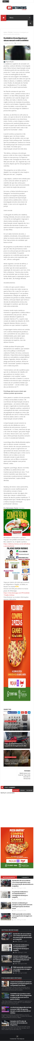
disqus (22, 790)
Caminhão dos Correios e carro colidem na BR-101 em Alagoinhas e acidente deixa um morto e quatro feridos (21, 996)
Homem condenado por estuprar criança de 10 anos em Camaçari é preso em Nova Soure (22, 905)
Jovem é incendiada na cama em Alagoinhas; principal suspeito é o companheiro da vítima (21, 983)
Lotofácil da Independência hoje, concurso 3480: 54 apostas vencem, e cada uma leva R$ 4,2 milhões (20, 1010)
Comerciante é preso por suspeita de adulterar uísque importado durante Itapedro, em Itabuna (17, 762)
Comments (25, 877)
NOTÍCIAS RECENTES (9, 877)
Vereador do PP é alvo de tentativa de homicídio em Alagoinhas (18, 1023)
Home (5, 32)
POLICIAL (10, 32)
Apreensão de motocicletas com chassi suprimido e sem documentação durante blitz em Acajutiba (22, 883)
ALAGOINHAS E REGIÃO (10, 721)
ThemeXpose (20, 1039)
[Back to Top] (17, 1036)
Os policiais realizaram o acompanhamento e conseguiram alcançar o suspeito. (16, 726)
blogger (16, 790)
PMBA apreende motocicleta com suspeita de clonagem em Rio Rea (15, 745)
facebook (29, 790)
